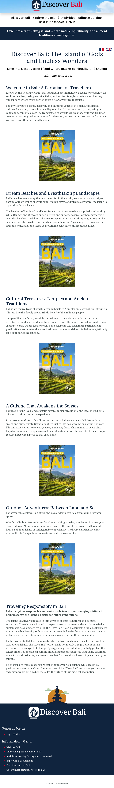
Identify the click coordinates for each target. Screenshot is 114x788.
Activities (68, 17)
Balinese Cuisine (89, 17)
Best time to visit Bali (18, 765)
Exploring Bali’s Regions (20, 761)
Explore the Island (45, 17)
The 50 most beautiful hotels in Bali (26, 770)
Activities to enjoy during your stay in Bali (29, 756)
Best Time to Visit (51, 22)
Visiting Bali (13, 747)
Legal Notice (13, 734)
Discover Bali (20, 17)
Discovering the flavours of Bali (24, 752)
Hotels (70, 22)
